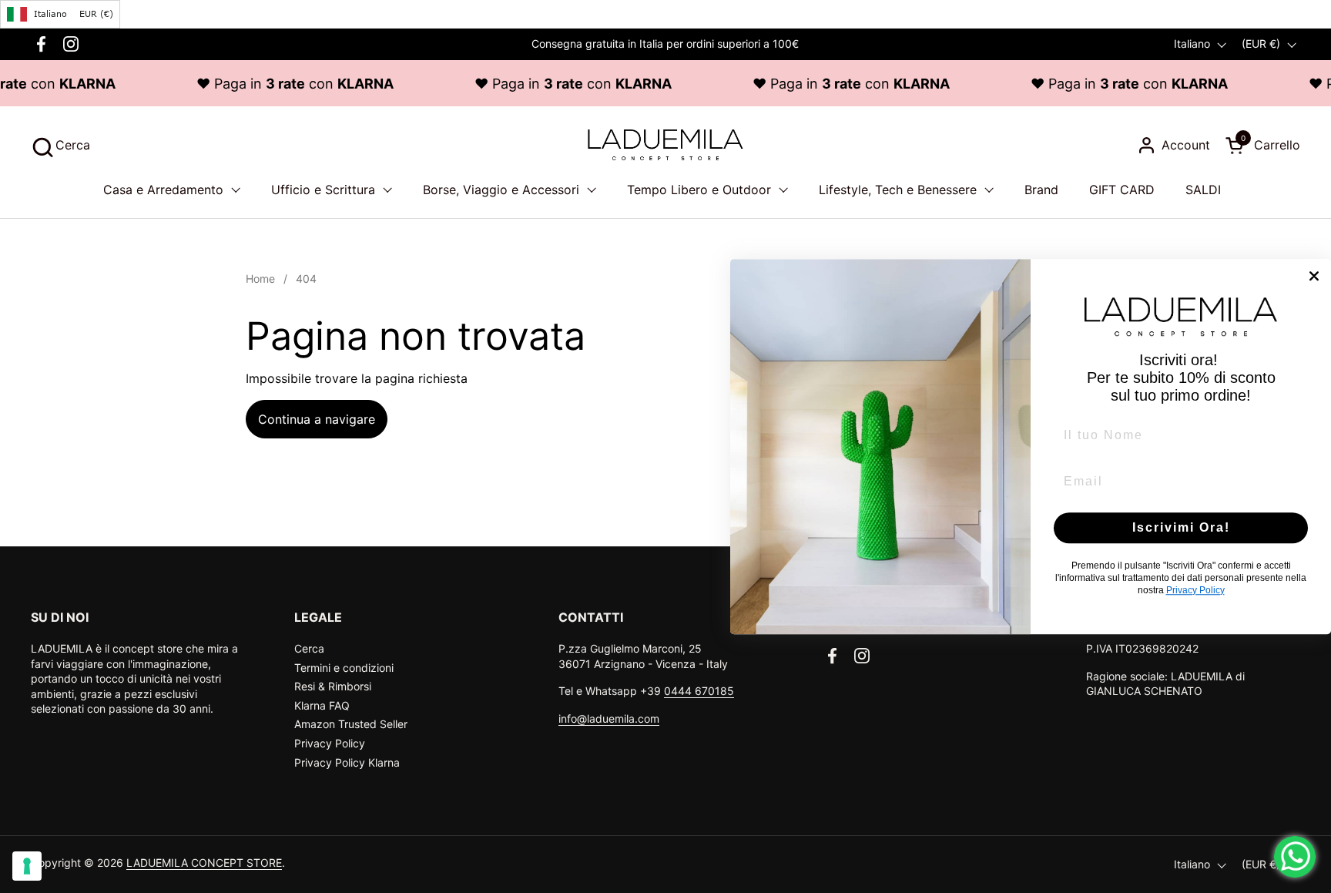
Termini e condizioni (344, 667)
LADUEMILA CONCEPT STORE (204, 862)
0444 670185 (699, 690)
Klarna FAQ (322, 705)
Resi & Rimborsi (332, 686)
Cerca (309, 648)
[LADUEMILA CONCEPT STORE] (665, 144)
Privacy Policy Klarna (347, 762)
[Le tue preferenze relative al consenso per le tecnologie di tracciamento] (27, 866)
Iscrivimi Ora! (1181, 527)
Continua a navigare (316, 419)
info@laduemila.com (608, 718)
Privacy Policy (329, 743)
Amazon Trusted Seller (350, 723)
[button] (60, 145)
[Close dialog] (1314, 276)
